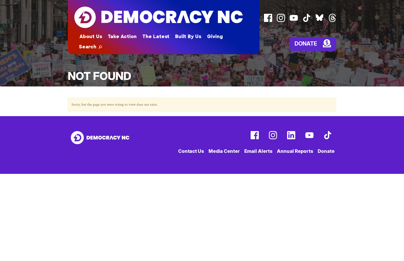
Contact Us (191, 151)
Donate (306, 43)
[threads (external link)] (332, 20)
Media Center (224, 151)
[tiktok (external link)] (307, 20)
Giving (215, 36)
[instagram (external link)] (281, 20)
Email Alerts (258, 151)
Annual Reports (295, 151)
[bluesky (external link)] (319, 20)
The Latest (156, 36)
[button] (90, 47)
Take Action (122, 36)
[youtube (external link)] (294, 20)
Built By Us (188, 36)
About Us (90, 36)
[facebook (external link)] (268, 20)
